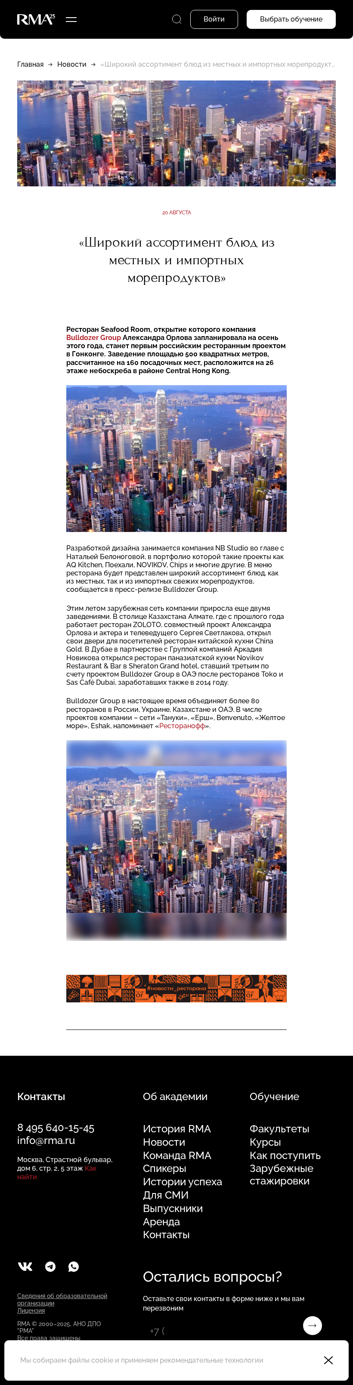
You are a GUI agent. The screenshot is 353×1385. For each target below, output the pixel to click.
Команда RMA (177, 1156)
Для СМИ (166, 1195)
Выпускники (173, 1209)
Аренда (161, 1222)
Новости (72, 64)
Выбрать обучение (291, 19)
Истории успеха (182, 1182)
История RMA (177, 1129)
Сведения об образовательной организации (62, 1299)
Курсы (265, 1142)
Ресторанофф (182, 726)
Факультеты (280, 1129)
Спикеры (164, 1168)
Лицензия (31, 1310)
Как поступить (285, 1156)
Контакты (166, 1235)
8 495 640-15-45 (55, 1127)
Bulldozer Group (94, 338)
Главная (30, 64)
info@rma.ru (46, 1140)
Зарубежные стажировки (281, 1174)
